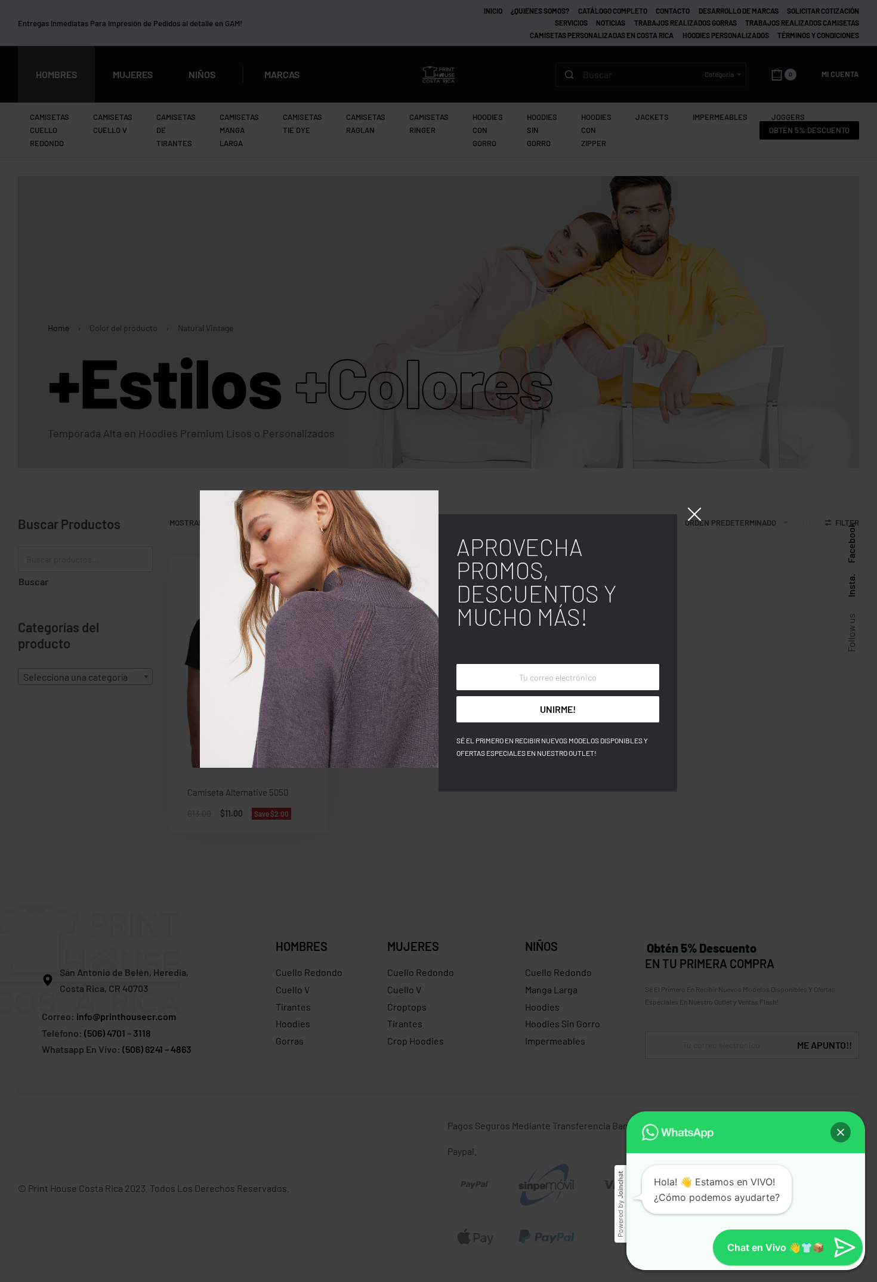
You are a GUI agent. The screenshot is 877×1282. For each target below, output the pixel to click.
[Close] (694, 514)
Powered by (620, 1204)
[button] (840, 1132)
